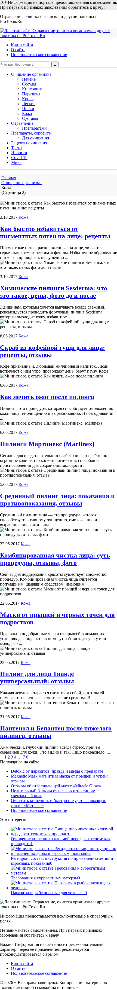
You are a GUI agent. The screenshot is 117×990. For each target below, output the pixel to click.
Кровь (27, 98)
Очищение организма (31, 74)
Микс (16, 162)
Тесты (16, 147)
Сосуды (29, 84)
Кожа (27, 113)
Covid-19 (19, 157)
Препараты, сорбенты (31, 133)
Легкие (28, 103)
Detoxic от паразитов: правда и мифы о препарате (57, 771)
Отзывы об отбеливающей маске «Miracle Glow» (56, 786)
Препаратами (34, 128)
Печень (29, 79)
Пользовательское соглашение (39, 54)
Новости (19, 152)
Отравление (22, 123)
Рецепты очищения (29, 143)
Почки (28, 108)
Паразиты (31, 94)
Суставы (30, 118)
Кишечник (32, 89)
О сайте (18, 49)
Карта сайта (22, 44)
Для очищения (35, 138)
